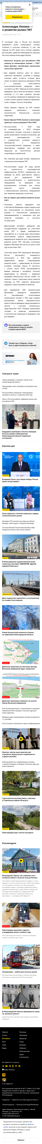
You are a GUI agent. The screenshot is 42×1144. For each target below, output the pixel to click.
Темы (4, 1045)
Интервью (6, 1038)
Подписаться (17, 17)
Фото (4, 1041)
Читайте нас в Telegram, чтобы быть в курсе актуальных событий (22, 344)
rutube (16, 1066)
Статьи (4, 1035)
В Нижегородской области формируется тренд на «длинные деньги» (20, 1011)
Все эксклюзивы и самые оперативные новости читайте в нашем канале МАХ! (21, 327)
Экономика (23, 1035)
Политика (22, 1032)
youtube (6, 1066)
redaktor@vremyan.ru (13, 1116)
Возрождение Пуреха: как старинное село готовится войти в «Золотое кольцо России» (20, 875)
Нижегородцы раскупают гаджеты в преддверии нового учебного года (16, 929)
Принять (21, 1140)
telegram (10, 1066)
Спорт (21, 1041)
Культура (22, 1045)
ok (13, 1066)
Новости (5, 1032)
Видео (4, 1048)
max (19, 1066)
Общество (23, 1038)
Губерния (22, 1048)
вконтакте (3, 1066)
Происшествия (24, 1051)
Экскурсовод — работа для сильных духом (19, 970)
